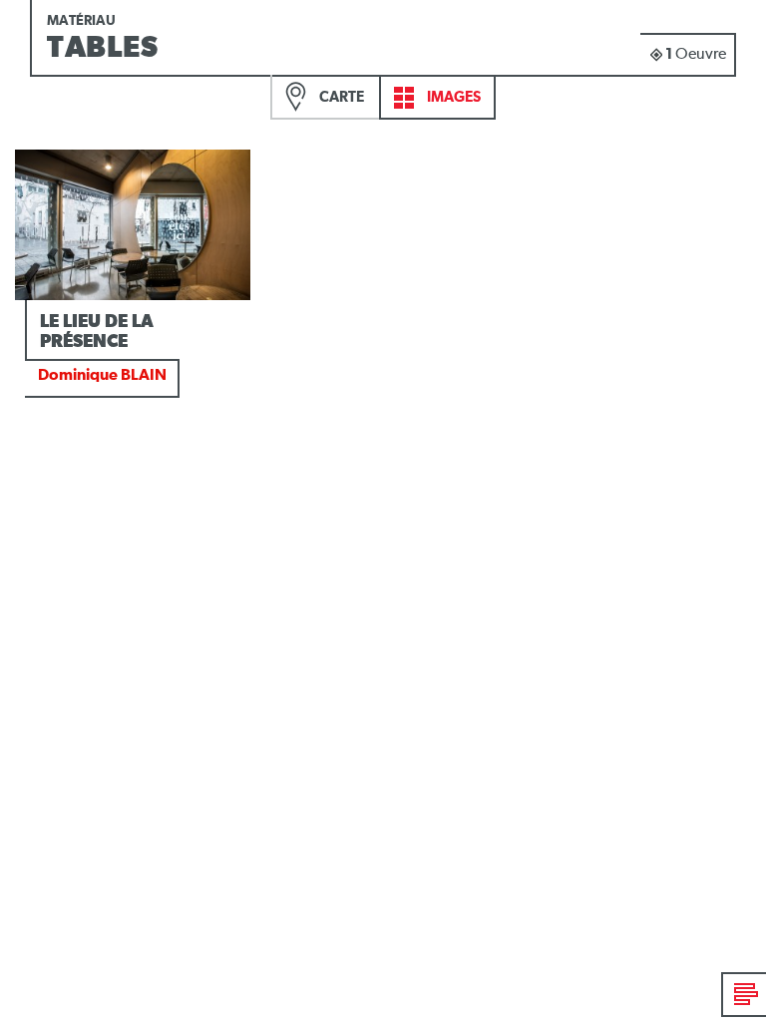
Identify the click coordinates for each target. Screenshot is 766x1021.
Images (452, 97)
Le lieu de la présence (97, 332)
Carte (340, 97)
